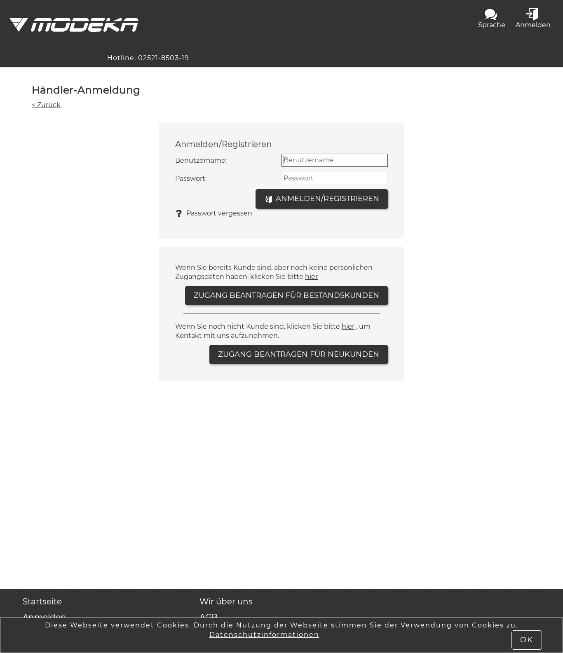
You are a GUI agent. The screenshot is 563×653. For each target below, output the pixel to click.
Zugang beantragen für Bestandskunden (286, 295)
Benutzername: (201, 160)
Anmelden (44, 617)
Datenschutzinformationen (264, 635)
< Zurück (46, 105)
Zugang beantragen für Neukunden (298, 354)
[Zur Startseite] (73, 24)
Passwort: (190, 179)
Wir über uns (226, 601)
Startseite (42, 601)
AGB (208, 617)
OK (526, 639)
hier (311, 277)
